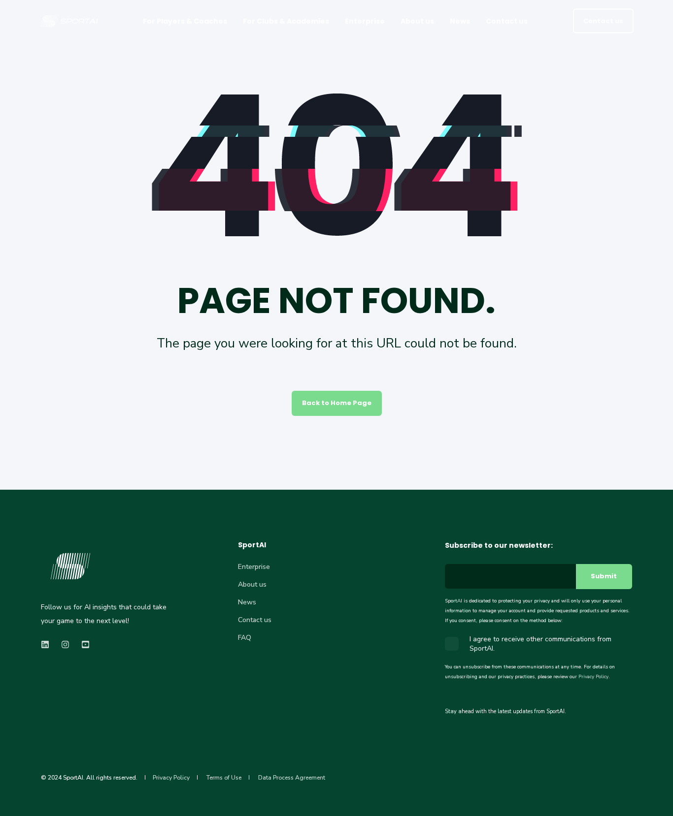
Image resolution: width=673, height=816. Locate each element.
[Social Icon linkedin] (48, 644)
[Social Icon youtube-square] (82, 644)
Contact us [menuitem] (507, 21)
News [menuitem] (460, 21)
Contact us (603, 20)
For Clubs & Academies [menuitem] (286, 21)
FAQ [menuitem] (244, 637)
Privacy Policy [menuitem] (171, 778)
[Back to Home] (69, 24)
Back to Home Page (336, 403)
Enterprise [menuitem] (365, 21)
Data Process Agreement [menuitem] (291, 778)
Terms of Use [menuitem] (223, 778)
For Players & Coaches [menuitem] (185, 21)
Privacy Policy (593, 676)
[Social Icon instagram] (65, 644)
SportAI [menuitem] (252, 545)
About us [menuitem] (417, 21)
